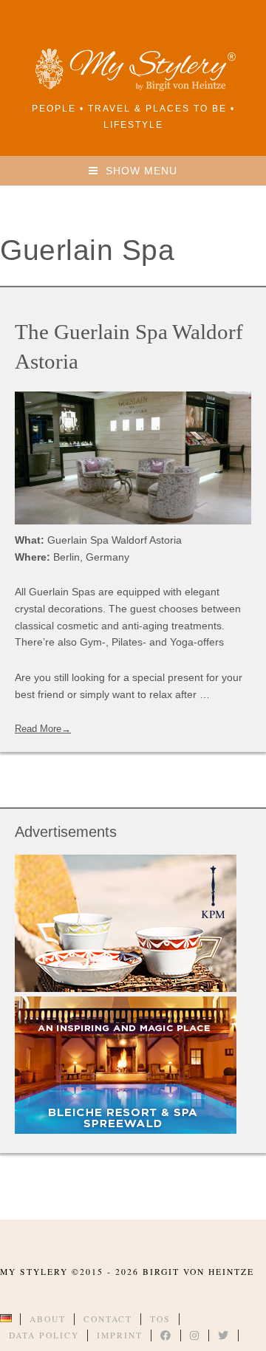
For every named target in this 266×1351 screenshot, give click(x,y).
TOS (160, 1318)
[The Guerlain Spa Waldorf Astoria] (133, 457)
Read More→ (43, 728)
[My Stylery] (133, 88)
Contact (107, 1318)
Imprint (120, 1335)
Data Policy (44, 1335)
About (48, 1318)
